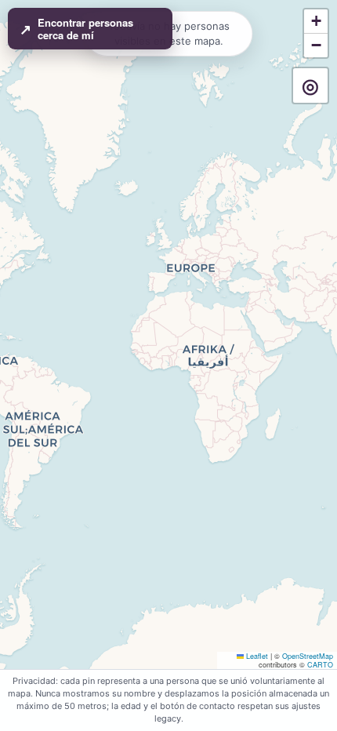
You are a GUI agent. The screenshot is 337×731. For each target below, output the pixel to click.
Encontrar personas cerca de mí (76, 28)
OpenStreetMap (307, 656)
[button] (316, 21)
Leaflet (256, 656)
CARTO (320, 665)
